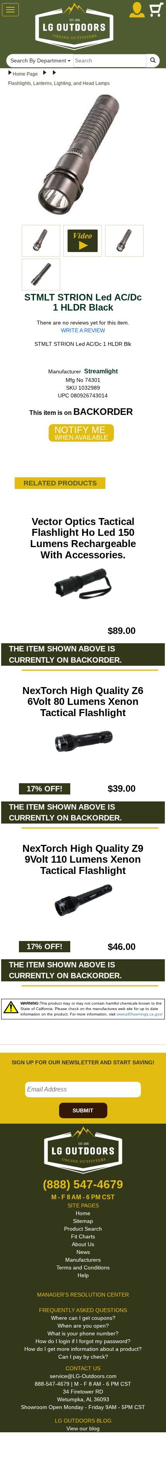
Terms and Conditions (83, 1267)
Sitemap (83, 1221)
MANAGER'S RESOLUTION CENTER (83, 1295)
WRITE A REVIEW (83, 330)
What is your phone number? (83, 1333)
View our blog (83, 1428)
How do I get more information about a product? (83, 1349)
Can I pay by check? (83, 1357)
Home (83, 1213)
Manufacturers (83, 1260)
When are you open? (83, 1326)
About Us (83, 1244)
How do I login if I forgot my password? (83, 1341)
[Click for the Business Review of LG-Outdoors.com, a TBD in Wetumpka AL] (80, 1445)
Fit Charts (83, 1236)
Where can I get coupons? (83, 1318)
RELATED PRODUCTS (60, 483)
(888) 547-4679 (83, 1184)
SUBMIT (83, 1110)
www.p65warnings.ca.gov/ (140, 1014)
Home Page (25, 74)
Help (83, 1275)
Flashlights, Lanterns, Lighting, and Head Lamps (59, 83)
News (83, 1252)
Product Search (83, 1229)
